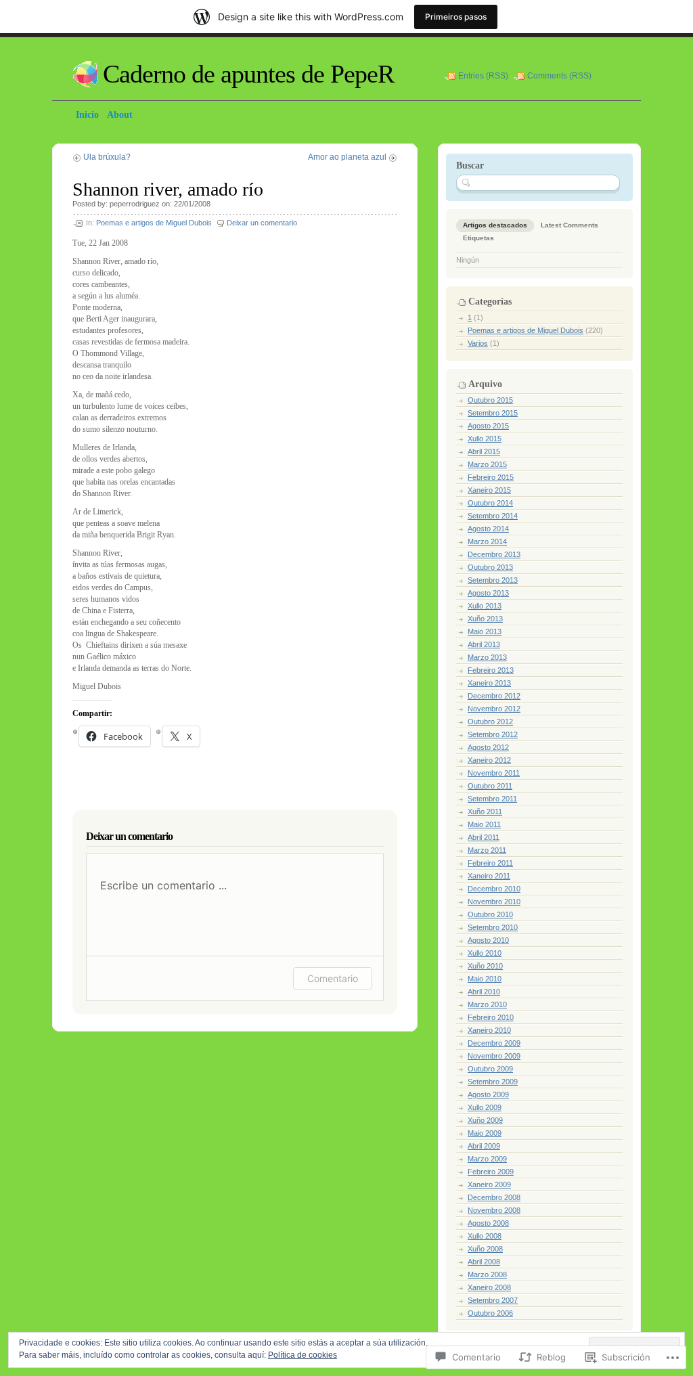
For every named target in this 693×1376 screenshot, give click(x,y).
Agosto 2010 (488, 940)
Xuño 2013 (485, 619)
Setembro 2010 (493, 927)
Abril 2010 (484, 991)
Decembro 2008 (494, 1197)
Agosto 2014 (488, 529)
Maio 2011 (484, 824)
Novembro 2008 (494, 1210)
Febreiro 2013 (491, 670)
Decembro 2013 (494, 554)
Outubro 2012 (490, 721)
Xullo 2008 (484, 1236)
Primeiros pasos (456, 17)
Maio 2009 (484, 1133)
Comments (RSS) (559, 76)
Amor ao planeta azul (347, 157)
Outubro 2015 (490, 400)
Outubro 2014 (490, 503)
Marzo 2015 (487, 464)
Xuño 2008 (485, 1249)
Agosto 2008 (488, 1223)
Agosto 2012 (488, 747)
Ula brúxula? (107, 157)
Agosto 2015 (488, 426)
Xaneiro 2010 (489, 1030)
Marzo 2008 (487, 1274)
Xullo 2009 (484, 1107)
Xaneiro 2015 (489, 490)
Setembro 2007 (493, 1300)
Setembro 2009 (493, 1082)
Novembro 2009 (494, 1056)
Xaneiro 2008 (489, 1287)
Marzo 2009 (487, 1159)
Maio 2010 (484, 979)
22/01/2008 (192, 204)
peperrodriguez (135, 204)
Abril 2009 (484, 1146)
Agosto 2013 (488, 593)
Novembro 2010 (494, 901)
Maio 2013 (484, 631)
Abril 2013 (484, 644)
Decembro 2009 (494, 1043)
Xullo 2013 (484, 606)
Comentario (332, 978)
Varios (478, 343)
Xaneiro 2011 (489, 876)
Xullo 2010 (484, 953)
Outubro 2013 (490, 567)
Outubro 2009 (490, 1069)
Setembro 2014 (493, 516)
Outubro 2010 (490, 914)
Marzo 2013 (487, 657)
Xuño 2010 (485, 966)
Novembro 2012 (494, 709)
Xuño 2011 (485, 811)
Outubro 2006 (490, 1313)
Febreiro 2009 (491, 1172)
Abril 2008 (484, 1262)
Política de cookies (302, 1355)
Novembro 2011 (494, 773)
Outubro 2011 (490, 786)
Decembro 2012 (494, 696)
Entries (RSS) (483, 76)
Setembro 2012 (493, 734)
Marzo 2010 (487, 1004)
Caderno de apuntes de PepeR (248, 74)
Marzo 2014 (487, 541)
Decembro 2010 (494, 889)
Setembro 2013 (493, 580)
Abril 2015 (484, 451)
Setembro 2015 (493, 413)
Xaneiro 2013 (489, 683)
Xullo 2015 (484, 439)
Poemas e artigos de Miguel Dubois (154, 223)
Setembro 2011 (492, 799)
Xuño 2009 (485, 1120)
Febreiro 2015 (491, 477)
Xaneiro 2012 (489, 760)
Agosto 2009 (488, 1094)
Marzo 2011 (487, 850)
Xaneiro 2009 (489, 1184)
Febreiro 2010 (491, 1017)
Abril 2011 (483, 837)
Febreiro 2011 (490, 863)
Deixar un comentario (262, 223)
